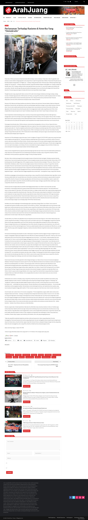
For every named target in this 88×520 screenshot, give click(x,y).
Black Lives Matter (9, 354)
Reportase (72, 17)
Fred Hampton (48, 354)
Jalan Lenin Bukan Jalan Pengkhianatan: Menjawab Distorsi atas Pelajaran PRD (74, 43)
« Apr (66, 131)
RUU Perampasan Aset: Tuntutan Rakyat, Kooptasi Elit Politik (74, 28)
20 (71, 127)
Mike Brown (38, 357)
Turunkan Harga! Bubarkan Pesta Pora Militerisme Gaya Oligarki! (74, 33)
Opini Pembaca (77, 103)
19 (69, 127)
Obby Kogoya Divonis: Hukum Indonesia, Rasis (33, 422)
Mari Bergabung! (8, 2)
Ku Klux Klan (8, 357)
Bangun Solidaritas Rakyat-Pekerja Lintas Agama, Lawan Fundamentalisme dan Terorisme (41, 393)
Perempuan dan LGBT (70, 106)
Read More (26, 386)
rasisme (53, 357)
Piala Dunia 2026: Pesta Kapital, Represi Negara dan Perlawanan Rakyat (74, 38)
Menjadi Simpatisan (61, 517)
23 (79, 127)
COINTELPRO (18, 354)
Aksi (6, 421)
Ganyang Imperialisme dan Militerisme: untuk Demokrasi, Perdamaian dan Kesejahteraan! (74, 49)
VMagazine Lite (19, 518)
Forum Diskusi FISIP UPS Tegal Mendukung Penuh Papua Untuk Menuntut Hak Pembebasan (40, 377)
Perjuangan (57, 17)
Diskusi (71, 100)
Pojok (67, 111)
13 (71, 126)
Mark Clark (22, 357)
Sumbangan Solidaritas (20, 2)
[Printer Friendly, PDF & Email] (11, 336)
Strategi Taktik (22, 17)
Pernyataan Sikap (69, 108)
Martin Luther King (29, 357)
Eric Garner (41, 354)
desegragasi (34, 354)
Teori (14, 17)
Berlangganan (31, 2)
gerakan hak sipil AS (56, 354)
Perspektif (8, 17)
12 (69, 126)
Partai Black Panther (46, 357)
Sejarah (30, 17)
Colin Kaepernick (26, 354)
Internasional (37, 17)
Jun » (69, 131)
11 (66, 126)
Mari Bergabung (51, 517)
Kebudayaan (65, 17)
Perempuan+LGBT (47, 17)
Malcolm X (15, 357)
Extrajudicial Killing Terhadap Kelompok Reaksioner (35, 408)
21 (74, 127)
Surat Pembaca (81, 518)
